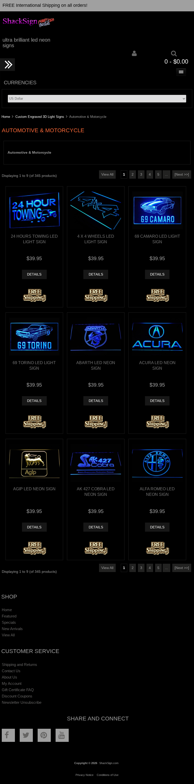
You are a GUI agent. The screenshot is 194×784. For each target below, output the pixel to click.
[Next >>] (182, 174)
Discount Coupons (17, 696)
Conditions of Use (107, 774)
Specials (9, 622)
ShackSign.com (108, 763)
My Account (11, 683)
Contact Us (11, 671)
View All (107, 174)
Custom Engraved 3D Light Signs (39, 117)
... (166, 174)
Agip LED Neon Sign (34, 488)
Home (6, 117)
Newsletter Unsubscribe (21, 702)
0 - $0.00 (176, 61)
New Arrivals (12, 629)
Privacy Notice (84, 774)
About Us (9, 677)
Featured (9, 616)
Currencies (20, 82)
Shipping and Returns (19, 664)
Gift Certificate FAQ (18, 690)
